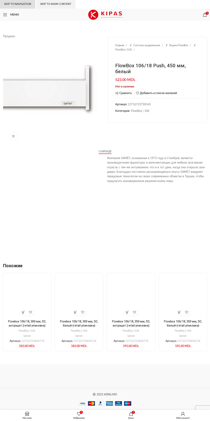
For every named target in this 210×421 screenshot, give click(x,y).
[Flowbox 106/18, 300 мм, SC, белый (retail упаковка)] (79, 297)
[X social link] (121, 117)
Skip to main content (55, 4)
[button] (23, 312)
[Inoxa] (181, 376)
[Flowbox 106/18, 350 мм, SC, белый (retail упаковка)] (183, 297)
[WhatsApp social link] (133, 117)
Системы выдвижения (147, 45)
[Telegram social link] (138, 117)
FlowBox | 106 (123, 49)
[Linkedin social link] (129, 117)
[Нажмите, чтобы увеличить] (13, 136)
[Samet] (130, 376)
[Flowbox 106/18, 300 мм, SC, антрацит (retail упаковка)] (27, 297)
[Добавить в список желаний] (30, 312)
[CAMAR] (79, 376)
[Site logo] (105, 14)
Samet (27, 336)
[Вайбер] (142, 117)
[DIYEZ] (28, 376)
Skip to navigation (17, 4)
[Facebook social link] (117, 117)
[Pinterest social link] (125, 117)
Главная (120, 45)
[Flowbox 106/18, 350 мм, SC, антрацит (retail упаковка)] (131, 297)
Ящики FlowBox (179, 45)
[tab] (105, 152)
